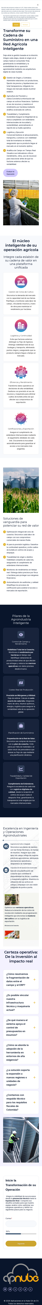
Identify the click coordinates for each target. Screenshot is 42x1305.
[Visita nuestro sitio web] (30, 1289)
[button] (21, 979)
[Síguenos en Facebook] (10, 1289)
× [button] (38, 4)
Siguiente (21, 1244)
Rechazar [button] (25, 24)
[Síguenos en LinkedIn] (5, 1289)
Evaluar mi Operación (10, 173)
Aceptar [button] (16, 24)
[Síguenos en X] (15, 1289)
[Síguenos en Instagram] (20, 1289)
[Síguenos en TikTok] (25, 1289)
